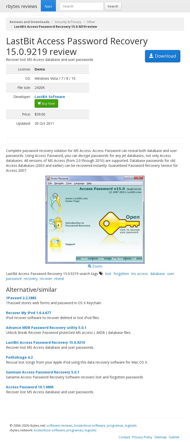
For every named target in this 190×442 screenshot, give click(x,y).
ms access (139, 273)
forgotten (121, 273)
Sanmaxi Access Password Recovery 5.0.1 (42, 372)
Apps (48, 6)
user (170, 273)
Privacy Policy (142, 437)
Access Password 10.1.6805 (30, 387)
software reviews (60, 425)
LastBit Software (50, 96)
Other (91, 22)
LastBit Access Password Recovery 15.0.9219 (45, 342)
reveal (59, 278)
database (157, 273)
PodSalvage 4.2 (19, 357)
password (14, 278)
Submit (174, 437)
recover (46, 278)
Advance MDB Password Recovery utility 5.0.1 (46, 327)
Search (113, 6)
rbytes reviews (21, 6)
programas (115, 425)
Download (165, 56)
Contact (124, 437)
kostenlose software (89, 425)
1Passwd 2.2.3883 (21, 297)
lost (108, 273)
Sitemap (160, 437)
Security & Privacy (68, 22)
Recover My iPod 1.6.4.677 (28, 312)
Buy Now (48, 103)
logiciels (131, 425)
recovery (31, 278)
